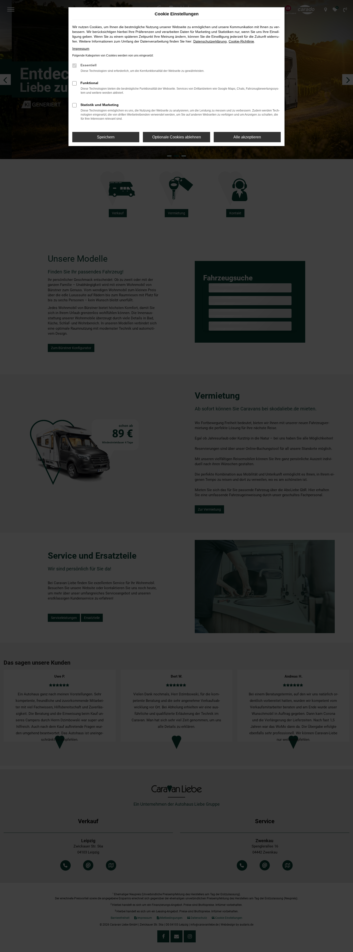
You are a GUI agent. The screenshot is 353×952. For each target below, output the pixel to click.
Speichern (106, 137)
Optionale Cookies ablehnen (176, 137)
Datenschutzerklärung (210, 41)
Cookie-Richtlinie (241, 41)
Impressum (80, 48)
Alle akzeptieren (247, 137)
